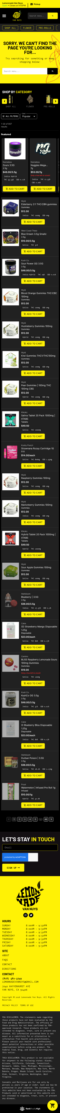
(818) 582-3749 (12, 978)
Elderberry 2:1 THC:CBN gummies (39, 204)
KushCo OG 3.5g (30, 695)
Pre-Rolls (45, 27)
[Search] (53, 16)
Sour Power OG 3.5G (32, 263)
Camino (24, 656)
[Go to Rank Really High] (30, 1109)
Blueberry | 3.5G (29, 597)
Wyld (23, 201)
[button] (21, 4)
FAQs (5, 959)
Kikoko (24, 412)
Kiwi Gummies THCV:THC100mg (38, 355)
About (5, 955)
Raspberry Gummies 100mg (35, 478)
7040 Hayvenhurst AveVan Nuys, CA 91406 (16, 987)
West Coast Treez (29, 230)
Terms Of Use (26, 1005)
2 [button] (19, 819)
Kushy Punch (27, 445)
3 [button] (24, 819)
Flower (27, 27)
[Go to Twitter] (31, 915)
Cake (23, 623)
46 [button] (46, 819)
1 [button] (14, 819)
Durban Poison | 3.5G (32, 758)
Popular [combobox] (26, 116)
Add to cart (16, 188)
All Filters (12, 116)
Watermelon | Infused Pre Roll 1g (38, 787)
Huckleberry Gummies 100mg (36, 326)
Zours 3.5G (9, 165)
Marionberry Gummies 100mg (36, 504)
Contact (7, 964)
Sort (24, 113)
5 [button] (35, 819)
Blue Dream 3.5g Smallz (33, 234)
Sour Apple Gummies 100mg (36, 567)
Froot (23, 784)
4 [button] (30, 819)
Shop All (10, 27)
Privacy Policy (10, 1005)
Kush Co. (25, 260)
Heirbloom (25, 594)
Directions (9, 968)
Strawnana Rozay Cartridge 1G (37, 448)
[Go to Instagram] (25, 915)
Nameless (7, 162)
